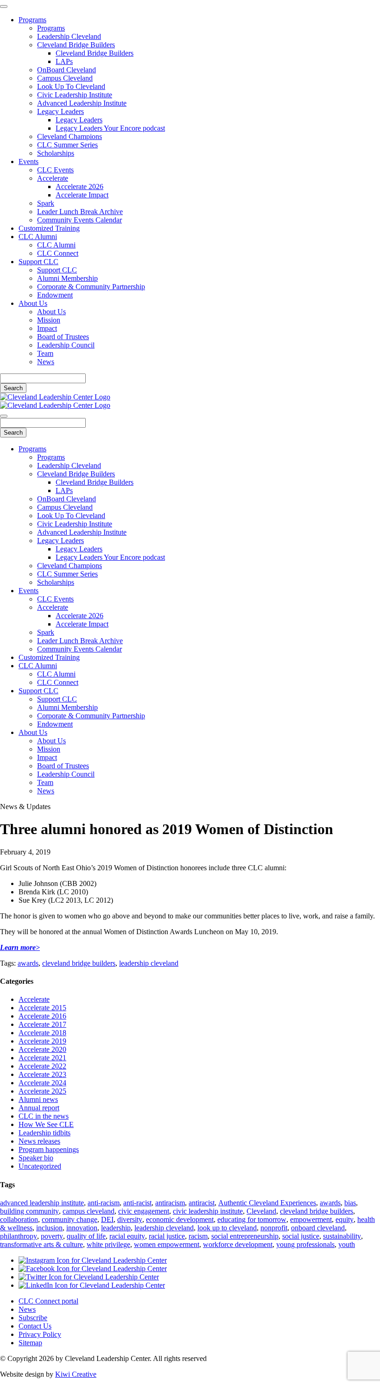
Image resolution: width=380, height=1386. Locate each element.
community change (69, 1219)
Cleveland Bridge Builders (76, 45)
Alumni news (38, 1099)
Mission (48, 320)
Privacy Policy (40, 1334)
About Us (33, 303)
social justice (300, 1236)
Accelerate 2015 (42, 1008)
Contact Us (35, 1326)
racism (198, 1236)
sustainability (342, 1236)
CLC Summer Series (67, 145)
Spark (45, 203)
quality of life (86, 1236)
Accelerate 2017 (42, 1024)
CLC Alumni (38, 236)
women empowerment (166, 1244)
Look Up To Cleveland (71, 86)
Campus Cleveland (65, 78)
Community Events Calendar (79, 220)
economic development (180, 1219)
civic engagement (143, 1211)
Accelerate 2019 (42, 1041)
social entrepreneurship (245, 1236)
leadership (116, 1228)
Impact (47, 328)
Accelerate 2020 (42, 1049)
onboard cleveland (318, 1228)
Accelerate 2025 (42, 1091)
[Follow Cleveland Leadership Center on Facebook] (93, 1268)
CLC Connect (57, 253)
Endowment (55, 295)
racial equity (127, 1236)
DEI (107, 1219)
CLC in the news (44, 1116)
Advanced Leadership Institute (82, 103)
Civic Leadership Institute (74, 95)
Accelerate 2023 (42, 1074)
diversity (129, 1219)
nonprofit (273, 1228)
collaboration (19, 1219)
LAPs (64, 61)
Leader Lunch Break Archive (80, 211)
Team (45, 353)
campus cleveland (88, 1211)
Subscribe (33, 1318)
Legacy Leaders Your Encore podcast (110, 128)
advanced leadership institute (42, 1203)
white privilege (108, 1244)
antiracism (170, 1203)
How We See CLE (46, 1124)
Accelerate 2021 (42, 1058)
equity (345, 1219)
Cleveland (261, 1211)
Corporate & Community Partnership (91, 287)
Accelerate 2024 (42, 1083)
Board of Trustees (63, 337)
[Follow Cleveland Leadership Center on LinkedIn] (92, 1285)
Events (28, 161)
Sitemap (30, 1343)
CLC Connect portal (48, 1301)
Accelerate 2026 (79, 186)
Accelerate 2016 (42, 1016)
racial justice (167, 1236)
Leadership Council (66, 345)
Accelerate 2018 (42, 1033)
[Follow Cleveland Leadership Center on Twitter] (89, 1277)
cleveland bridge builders (78, 963)
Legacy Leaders (60, 111)
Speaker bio (36, 1158)
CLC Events (55, 170)
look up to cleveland (227, 1228)
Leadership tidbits (44, 1133)
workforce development (237, 1244)
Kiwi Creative (75, 1374)
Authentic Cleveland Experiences (267, 1203)
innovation (81, 1228)
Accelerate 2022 (42, 1066)
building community (29, 1211)
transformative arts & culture (41, 1244)
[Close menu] (3, 6)
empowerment (311, 1219)
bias (350, 1203)
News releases (39, 1141)
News (45, 362)
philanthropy (18, 1236)
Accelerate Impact (82, 195)
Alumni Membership (67, 278)
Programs (32, 20)
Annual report (39, 1108)
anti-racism (104, 1203)
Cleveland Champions (69, 136)
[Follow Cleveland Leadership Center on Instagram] (93, 1260)
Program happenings (49, 1149)
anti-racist (137, 1203)
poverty (52, 1236)
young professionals (305, 1244)
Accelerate (52, 178)
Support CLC (38, 262)
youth (346, 1244)
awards (28, 963)
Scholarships (55, 153)
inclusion (49, 1228)
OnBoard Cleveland (66, 70)
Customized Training (49, 228)
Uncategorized (40, 1166)
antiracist (202, 1203)
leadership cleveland (148, 963)
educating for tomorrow (251, 1219)
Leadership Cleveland (69, 36)
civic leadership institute (208, 1211)
